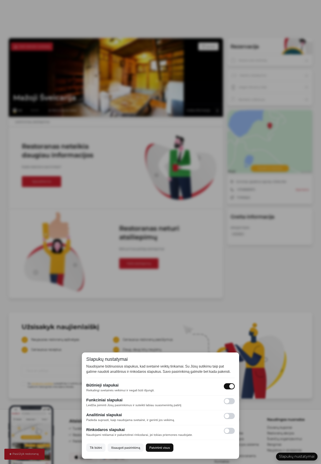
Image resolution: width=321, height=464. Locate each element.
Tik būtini (96, 447)
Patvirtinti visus (159, 447)
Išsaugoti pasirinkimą (125, 447)
